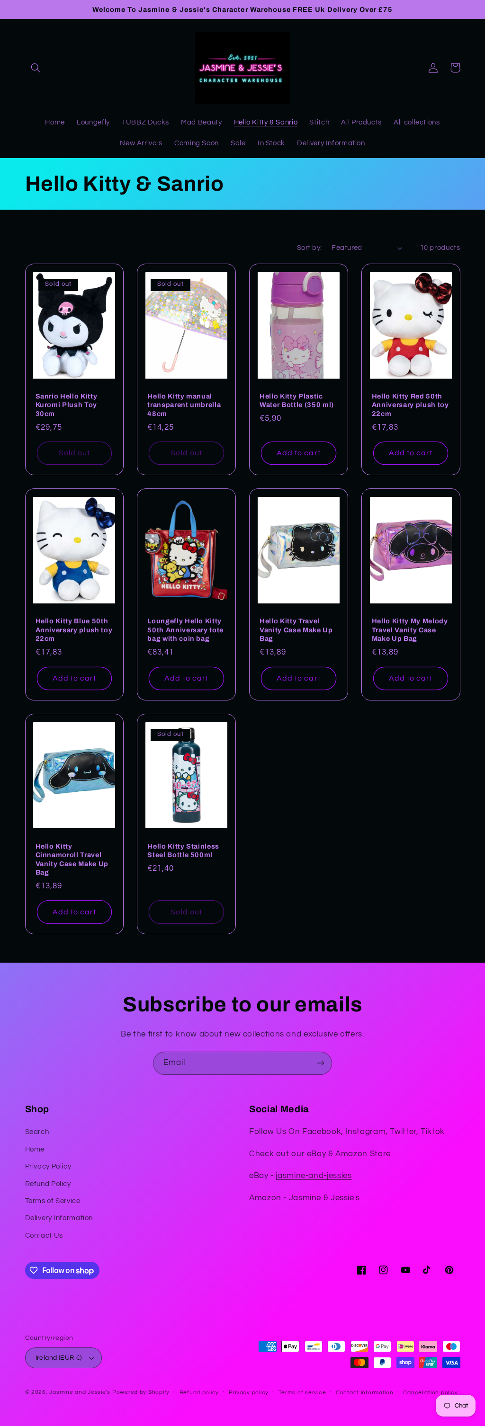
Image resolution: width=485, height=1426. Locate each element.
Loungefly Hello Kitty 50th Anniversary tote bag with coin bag (185, 629)
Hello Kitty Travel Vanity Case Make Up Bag (296, 629)
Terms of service (302, 1392)
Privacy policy (249, 1392)
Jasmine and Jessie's (79, 1392)
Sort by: (309, 247)
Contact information (365, 1392)
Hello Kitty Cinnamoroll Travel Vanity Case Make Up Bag (72, 859)
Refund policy (199, 1392)
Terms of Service (53, 1201)
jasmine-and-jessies (313, 1175)
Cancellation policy (430, 1392)
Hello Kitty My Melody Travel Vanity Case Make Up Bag (410, 629)
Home (35, 1149)
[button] (36, 68)
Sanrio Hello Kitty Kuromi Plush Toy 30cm (67, 404)
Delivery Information (59, 1218)
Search (37, 1131)
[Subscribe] (321, 1063)
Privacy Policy (48, 1166)
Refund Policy (48, 1183)
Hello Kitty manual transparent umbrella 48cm (184, 404)
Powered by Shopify (141, 1392)
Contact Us (44, 1235)
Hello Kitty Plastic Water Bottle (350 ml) (297, 400)
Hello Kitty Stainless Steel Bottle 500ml (183, 850)
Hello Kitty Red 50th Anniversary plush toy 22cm (410, 404)
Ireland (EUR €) (59, 1358)
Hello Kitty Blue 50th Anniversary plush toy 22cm (74, 629)
